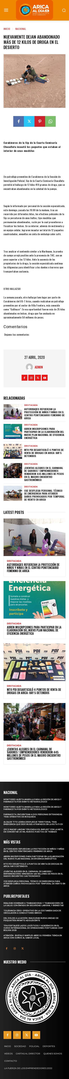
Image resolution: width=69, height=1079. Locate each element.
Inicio (7, 29)
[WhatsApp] (50, 121)
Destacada (31, 405)
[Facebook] (18, 121)
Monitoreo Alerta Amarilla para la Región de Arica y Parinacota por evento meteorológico (32, 800)
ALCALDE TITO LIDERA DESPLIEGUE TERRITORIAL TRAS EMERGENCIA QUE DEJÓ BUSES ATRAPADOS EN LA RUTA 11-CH (33, 823)
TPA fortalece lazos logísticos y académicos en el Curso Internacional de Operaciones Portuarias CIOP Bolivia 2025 (33, 928)
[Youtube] (45, 378)
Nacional (20, 29)
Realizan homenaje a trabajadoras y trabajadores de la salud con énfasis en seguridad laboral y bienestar (34, 904)
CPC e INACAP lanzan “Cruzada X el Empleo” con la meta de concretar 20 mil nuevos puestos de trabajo (33, 830)
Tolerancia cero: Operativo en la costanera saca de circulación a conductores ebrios (32, 912)
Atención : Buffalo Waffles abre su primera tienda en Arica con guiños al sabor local (33, 936)
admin (39, 367)
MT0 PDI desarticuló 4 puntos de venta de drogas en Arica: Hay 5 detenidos (44, 453)
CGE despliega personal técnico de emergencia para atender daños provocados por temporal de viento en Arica (44, 495)
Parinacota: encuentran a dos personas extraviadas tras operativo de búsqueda (33, 815)
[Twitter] (29, 121)
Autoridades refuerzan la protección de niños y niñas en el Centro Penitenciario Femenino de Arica (44, 413)
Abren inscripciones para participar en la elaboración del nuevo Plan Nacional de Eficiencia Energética (44, 433)
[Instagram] (31, 378)
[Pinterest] (39, 121)
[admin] (30, 367)
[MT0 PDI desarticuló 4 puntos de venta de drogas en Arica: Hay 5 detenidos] (13, 451)
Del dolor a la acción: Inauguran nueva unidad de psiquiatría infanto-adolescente (31, 919)
